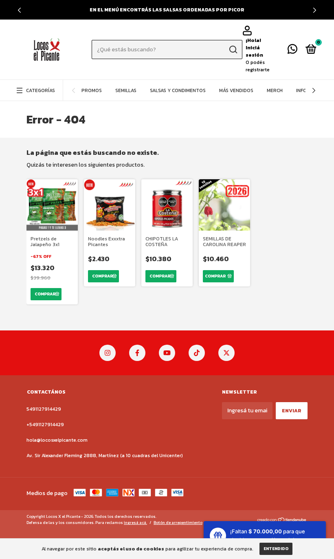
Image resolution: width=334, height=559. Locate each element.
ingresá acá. (135, 522)
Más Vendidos (236, 90)
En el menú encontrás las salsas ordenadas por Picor (167, 9)
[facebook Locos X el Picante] (137, 353)
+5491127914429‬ (45, 424)
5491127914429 (43, 409)
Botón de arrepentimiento (178, 522)
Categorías (40, 90)
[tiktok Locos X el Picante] (197, 353)
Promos (91, 90)
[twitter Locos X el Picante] (226, 353)
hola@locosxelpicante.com (57, 440)
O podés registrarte (258, 66)
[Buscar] (233, 49)
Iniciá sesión (254, 51)
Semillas (125, 90)
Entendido (276, 549)
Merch (275, 90)
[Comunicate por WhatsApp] (292, 51)
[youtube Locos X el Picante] (167, 353)
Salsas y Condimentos (178, 90)
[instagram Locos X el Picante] (107, 353)
